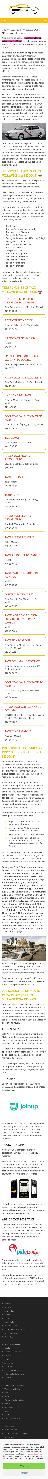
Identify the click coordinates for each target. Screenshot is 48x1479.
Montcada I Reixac (11, 1370)
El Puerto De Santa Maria (14, 1374)
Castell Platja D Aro (12, 1419)
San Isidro (8, 1367)
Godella (7, 1307)
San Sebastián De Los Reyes (15, 1433)
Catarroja (8, 1355)
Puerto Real (9, 1437)
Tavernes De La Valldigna (14, 1400)
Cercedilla (8, 1337)
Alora (6, 1318)
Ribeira (7, 1404)
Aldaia (7, 1348)
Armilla (7, 1415)
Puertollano (9, 1407)
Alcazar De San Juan (12, 1352)
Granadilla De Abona (12, 1344)
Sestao (7, 1315)
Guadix (7, 1304)
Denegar (24, 1473)
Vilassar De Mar (10, 1326)
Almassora (8, 1363)
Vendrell (8, 1359)
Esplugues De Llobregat (14, 1385)
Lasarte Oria (9, 1311)
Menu (4, 21)
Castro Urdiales (10, 1430)
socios (12, 1449)
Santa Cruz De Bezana (13, 1333)
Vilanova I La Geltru (12, 1389)
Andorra (7, 1378)
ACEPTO (24, 1466)
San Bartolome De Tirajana (15, 1329)
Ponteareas (9, 1426)
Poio (6, 1393)
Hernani (7, 1411)
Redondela (9, 1322)
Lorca (6, 1396)
